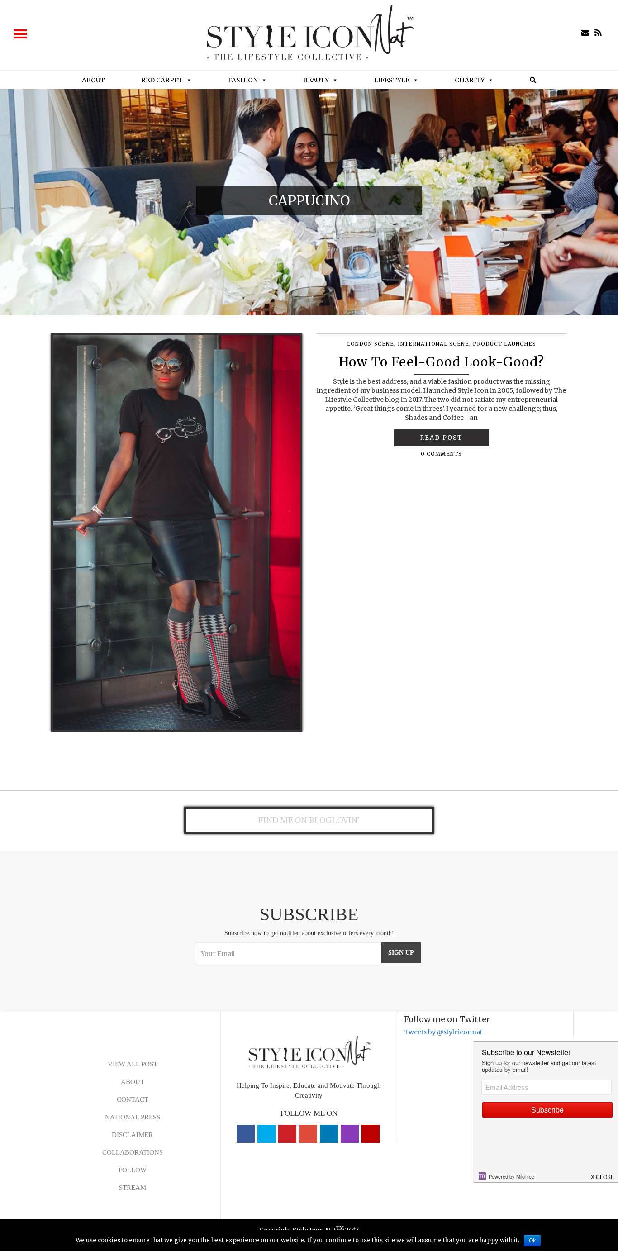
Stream (132, 1187)
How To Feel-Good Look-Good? (441, 362)
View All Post (132, 1064)
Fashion (243, 80)
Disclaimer (132, 1134)
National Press (132, 1117)
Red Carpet (162, 80)
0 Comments (441, 454)
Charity (470, 80)
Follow (133, 1170)
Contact (132, 1099)
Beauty (316, 80)
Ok (532, 1240)
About (93, 80)
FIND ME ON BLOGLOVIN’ (309, 820)
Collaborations (132, 1152)
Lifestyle (391, 80)
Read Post (441, 438)
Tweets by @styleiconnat (443, 1032)
